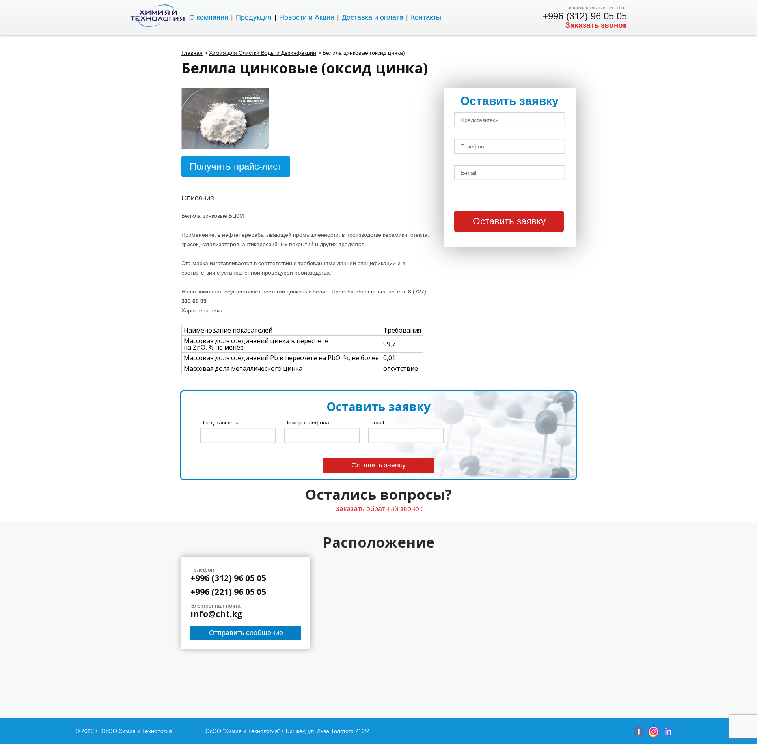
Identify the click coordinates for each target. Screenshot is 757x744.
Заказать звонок (596, 25)
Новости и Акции (306, 17)
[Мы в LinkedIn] (668, 735)
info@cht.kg (216, 614)
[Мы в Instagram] (653, 735)
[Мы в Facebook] (639, 735)
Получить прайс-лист (236, 166)
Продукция (254, 17)
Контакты (426, 17)
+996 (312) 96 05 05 (585, 16)
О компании (208, 17)
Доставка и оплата (372, 17)
